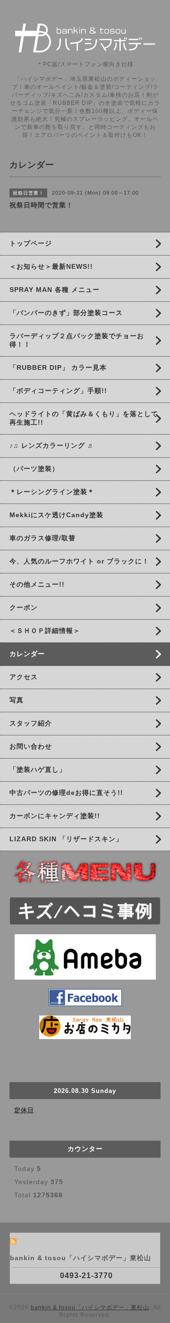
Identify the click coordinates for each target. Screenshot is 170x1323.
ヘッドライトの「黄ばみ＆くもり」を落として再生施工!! (83, 418)
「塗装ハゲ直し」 (37, 769)
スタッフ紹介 (30, 723)
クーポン (23, 607)
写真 (16, 700)
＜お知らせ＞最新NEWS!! (51, 266)
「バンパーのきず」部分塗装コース (66, 312)
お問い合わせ (30, 746)
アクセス (23, 677)
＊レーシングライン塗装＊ (51, 491)
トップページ (30, 243)
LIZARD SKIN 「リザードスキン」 (66, 839)
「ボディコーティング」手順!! (58, 390)
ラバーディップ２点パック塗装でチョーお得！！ (76, 340)
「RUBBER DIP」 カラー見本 (58, 367)
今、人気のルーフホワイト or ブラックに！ (79, 561)
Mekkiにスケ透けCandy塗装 (56, 515)
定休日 (24, 1110)
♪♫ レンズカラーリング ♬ (51, 445)
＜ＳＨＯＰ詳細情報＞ (44, 630)
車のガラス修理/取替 (42, 538)
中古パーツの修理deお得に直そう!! (66, 792)
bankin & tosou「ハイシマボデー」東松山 (90, 1307)
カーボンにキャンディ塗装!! (54, 815)
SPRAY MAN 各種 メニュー (54, 289)
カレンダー (27, 653)
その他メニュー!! (37, 584)
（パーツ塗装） (34, 468)
